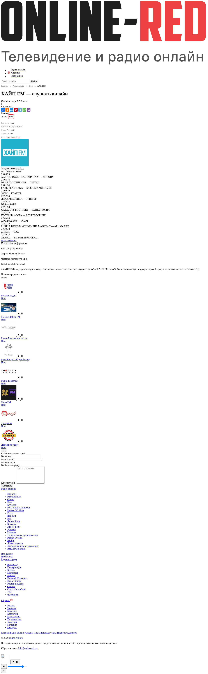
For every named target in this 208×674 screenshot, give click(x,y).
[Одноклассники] (7, 110)
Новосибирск (14, 581)
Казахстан (12, 614)
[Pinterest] (16, 110)
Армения (12, 622)
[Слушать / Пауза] (15, 662)
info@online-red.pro (28, 648)
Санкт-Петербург (16, 589)
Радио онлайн (18, 86)
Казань (10, 570)
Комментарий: (8, 482)
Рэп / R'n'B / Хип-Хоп (18, 507)
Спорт (10, 499)
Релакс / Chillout (15, 510)
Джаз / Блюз (13, 521)
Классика (12, 524)
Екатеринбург (14, 567)
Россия (10, 605)
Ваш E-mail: (7, 459)
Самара (11, 586)
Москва (11, 575)
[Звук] (4, 666)
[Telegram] (20, 110)
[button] (20, 293)
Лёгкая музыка (15, 543)
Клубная (11, 505)
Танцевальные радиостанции (22, 535)
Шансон (11, 516)
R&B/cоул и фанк (16, 548)
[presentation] (2, 450)
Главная (4, 86)
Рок (9, 518)
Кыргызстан (13, 616)
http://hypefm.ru (13, 137)
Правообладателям (67, 632)
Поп (31, 86)
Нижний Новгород (17, 578)
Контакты (51, 632)
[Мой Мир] (11, 110)
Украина (11, 608)
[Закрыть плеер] (3, 671)
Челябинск (12, 594)
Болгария (12, 624)
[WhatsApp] (24, 110)
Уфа (9, 592)
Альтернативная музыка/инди (22, 546)
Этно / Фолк (13, 526)
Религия (11, 532)
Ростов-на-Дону (15, 583)
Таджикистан (14, 619)
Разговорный (14, 496)
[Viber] (28, 110)
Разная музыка (14, 537)
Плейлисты (40, 632)
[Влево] (2, 277)
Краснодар (12, 572)
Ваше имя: (6, 456)
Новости (11, 494)
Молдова (12, 611)
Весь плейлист (8, 240)
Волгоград (12, 564)
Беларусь (12, 627)
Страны (29, 632)
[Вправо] (5, 277)
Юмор (10, 540)
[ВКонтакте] (3, 110)
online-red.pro (16, 638)
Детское (11, 529)
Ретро (10, 513)
